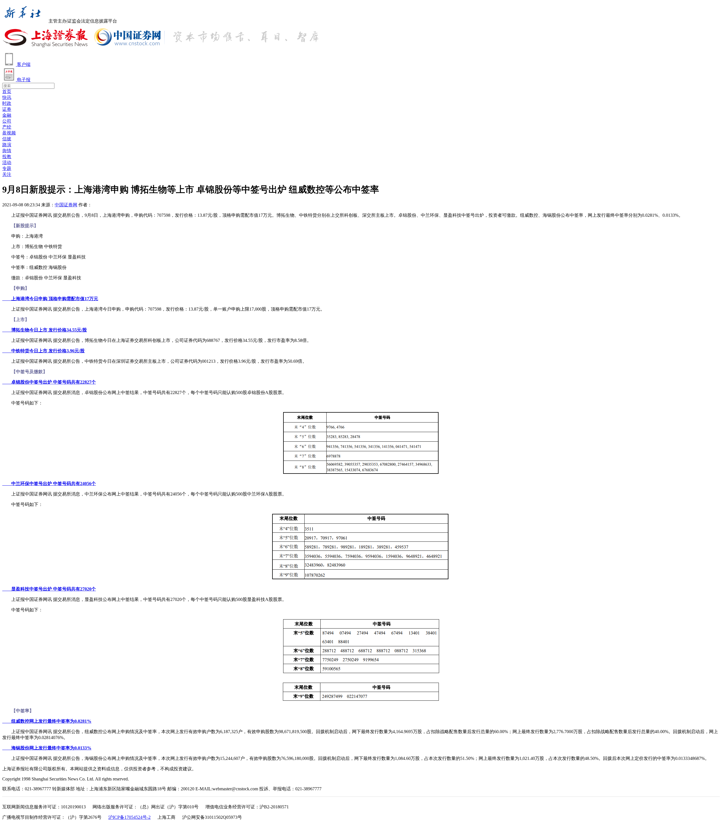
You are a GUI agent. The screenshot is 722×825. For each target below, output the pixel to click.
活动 (6, 162)
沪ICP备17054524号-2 (129, 817)
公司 (6, 121)
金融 (6, 115)
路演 (6, 144)
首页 (6, 91)
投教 (6, 156)
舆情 (6, 150)
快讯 (6, 97)
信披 (6, 138)
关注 (6, 174)
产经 (6, 127)
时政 (6, 103)
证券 (6, 109)
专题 (6, 168)
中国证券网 (66, 204)
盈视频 (9, 133)
